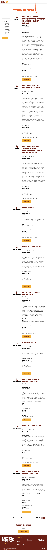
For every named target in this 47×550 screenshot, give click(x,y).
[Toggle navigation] (45, 1)
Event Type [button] (5, 21)
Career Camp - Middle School (7, 30)
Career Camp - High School (7, 27)
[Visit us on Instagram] (7, 543)
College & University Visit (8, 33)
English (6, 549)
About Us (18, 541)
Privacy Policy (43, 548)
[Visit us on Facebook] (2, 543)
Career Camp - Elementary (7, 24)
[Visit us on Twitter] (5, 543)
